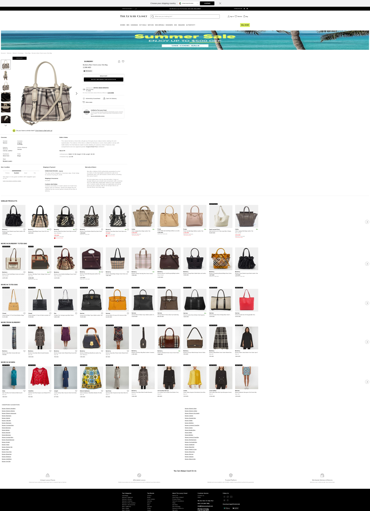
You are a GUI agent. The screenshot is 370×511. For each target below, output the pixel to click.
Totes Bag (27, 53)
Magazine (181, 25)
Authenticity (190, 25)
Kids (175, 25)
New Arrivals (159, 25)
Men (128, 25)
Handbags (134, 25)
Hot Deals (142, 25)
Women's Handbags (18, 53)
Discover (3, 53)
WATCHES (151, 25)
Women (122, 25)
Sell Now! (245, 25)
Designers (169, 25)
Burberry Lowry (7, 161)
